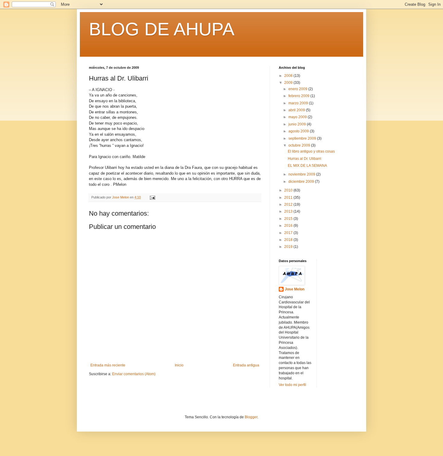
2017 (289, 233)
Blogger (251, 417)
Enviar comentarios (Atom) (134, 374)
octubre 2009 (299, 145)
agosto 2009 (299, 131)
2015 (289, 219)
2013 (289, 211)
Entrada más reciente (107, 365)
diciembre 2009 (301, 181)
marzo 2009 (298, 103)
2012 (289, 204)
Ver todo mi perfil (292, 385)
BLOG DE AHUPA (161, 29)
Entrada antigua (246, 365)
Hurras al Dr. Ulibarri (304, 159)
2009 (289, 83)
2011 (289, 197)
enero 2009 (298, 89)
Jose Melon (294, 289)
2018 (289, 240)
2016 (289, 225)
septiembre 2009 (302, 138)
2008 (289, 76)
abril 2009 (297, 110)
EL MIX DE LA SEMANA (307, 165)
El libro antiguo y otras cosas (311, 151)
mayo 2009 (298, 117)
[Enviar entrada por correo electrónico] (152, 197)
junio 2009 (297, 124)
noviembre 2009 (302, 174)
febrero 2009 (299, 96)
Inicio (179, 365)
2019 (289, 247)
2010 (289, 190)
